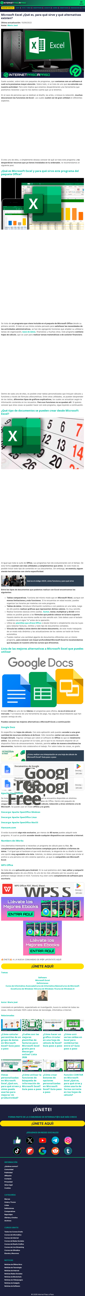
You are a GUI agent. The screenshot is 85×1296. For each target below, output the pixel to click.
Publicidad (8, 1172)
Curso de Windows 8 (64, 989)
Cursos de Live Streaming (14, 1247)
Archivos (7, 1221)
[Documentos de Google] (7, 769)
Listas (6, 1205)
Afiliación (8, 1176)
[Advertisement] (42, 120)
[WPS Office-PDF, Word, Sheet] (7, 889)
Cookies (7, 1188)
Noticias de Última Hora (13, 1264)
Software (42, 977)
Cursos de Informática (12, 1235)
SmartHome (64, 8)
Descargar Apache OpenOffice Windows (20, 812)
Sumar (46, 612)
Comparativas (9, 1211)
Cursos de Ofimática (12, 1250)
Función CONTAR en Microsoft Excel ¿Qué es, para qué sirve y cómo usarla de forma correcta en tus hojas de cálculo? (73, 1084)
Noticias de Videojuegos (13, 1280)
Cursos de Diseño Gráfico (14, 1244)
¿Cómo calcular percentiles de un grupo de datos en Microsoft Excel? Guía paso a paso (11, 1041)
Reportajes (8, 1214)
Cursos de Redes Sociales (14, 1241)
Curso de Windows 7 (45, 989)
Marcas (7, 1199)
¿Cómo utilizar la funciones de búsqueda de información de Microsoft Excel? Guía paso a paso (31, 1082)
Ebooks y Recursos (11, 1253)
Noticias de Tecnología (13, 1267)
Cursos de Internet (11, 1238)
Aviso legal (8, 1185)
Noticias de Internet (11, 1270)
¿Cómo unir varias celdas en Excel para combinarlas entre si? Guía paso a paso (73, 1041)
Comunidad (8, 1169)
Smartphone (37, 8)
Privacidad (8, 1182)
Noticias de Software (12, 1286)
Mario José (13, 25)
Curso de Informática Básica (48, 986)
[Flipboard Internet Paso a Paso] (30, 1151)
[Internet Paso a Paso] (14, 3)
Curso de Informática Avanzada (20, 986)
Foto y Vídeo (26, 8)
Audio (18, 8)
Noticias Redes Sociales (13, 1274)
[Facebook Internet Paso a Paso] (17, 1140)
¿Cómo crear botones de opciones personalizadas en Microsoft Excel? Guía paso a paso (52, 1083)
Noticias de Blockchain (13, 1277)
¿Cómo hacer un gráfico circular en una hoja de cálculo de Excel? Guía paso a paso (52, 1040)
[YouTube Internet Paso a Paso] (42, 1140)
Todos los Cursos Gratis (13, 1232)
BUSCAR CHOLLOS (7, 8)
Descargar (78, 771)
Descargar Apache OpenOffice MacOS (19, 822)
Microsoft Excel (42, 980)
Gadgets (47, 8)
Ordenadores (75, 8)
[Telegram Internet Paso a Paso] (55, 1140)
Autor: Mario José (9, 1002)
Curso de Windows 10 (26, 989)
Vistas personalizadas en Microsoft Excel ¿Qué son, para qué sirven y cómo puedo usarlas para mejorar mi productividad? (11, 1086)
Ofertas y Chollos (11, 1217)
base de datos (29, 332)
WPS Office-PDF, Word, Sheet (29, 885)
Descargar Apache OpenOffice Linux (19, 817)
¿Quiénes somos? (11, 1166)
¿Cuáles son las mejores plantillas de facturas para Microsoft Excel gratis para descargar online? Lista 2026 (31, 1046)
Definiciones (42, 983)
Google (50, 786)
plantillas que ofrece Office (28, 623)
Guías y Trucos (10, 1202)
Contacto (8, 1179)
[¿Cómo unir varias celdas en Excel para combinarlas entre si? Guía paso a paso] (74, 1025)
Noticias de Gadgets (12, 1283)
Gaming (55, 8)
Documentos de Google (26, 766)
